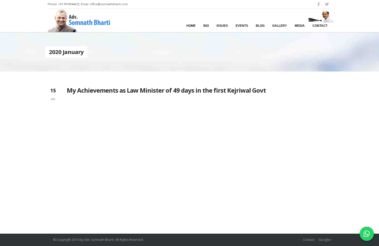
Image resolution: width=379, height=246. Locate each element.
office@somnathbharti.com (109, 4)
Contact (309, 240)
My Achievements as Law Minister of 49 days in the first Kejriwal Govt (166, 90)
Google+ (325, 240)
